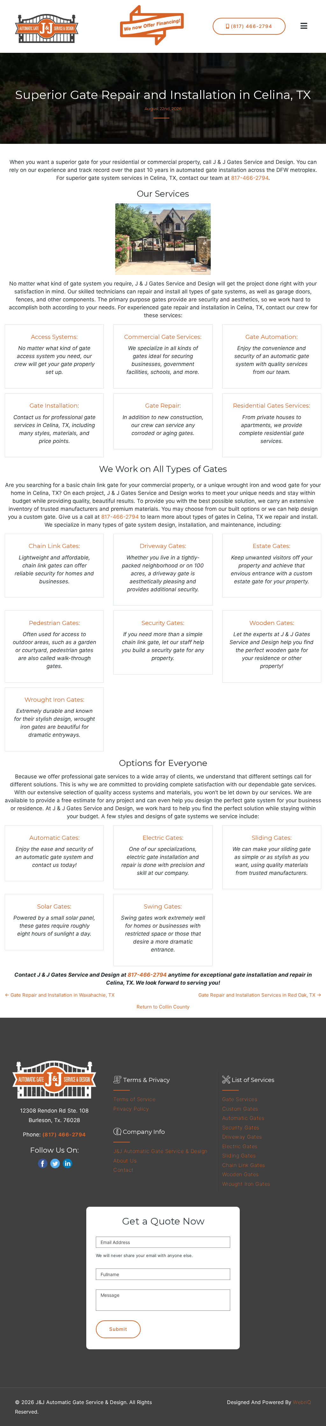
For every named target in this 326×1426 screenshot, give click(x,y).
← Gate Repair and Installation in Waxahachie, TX (60, 995)
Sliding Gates (239, 1155)
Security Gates (240, 1127)
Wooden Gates (240, 1174)
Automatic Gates (243, 1118)
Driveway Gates (242, 1137)
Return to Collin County (163, 1007)
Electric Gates (240, 1146)
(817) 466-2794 (250, 26)
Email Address (115, 1242)
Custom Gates (240, 1109)
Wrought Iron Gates (246, 1184)
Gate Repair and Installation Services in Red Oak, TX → (259, 995)
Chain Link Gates (243, 1165)
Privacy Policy (131, 1109)
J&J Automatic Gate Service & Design (160, 1151)
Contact (123, 1170)
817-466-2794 (249, 178)
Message (110, 1295)
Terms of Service (134, 1099)
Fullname (110, 1274)
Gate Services (240, 1099)
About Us (125, 1160)
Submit (118, 1329)
